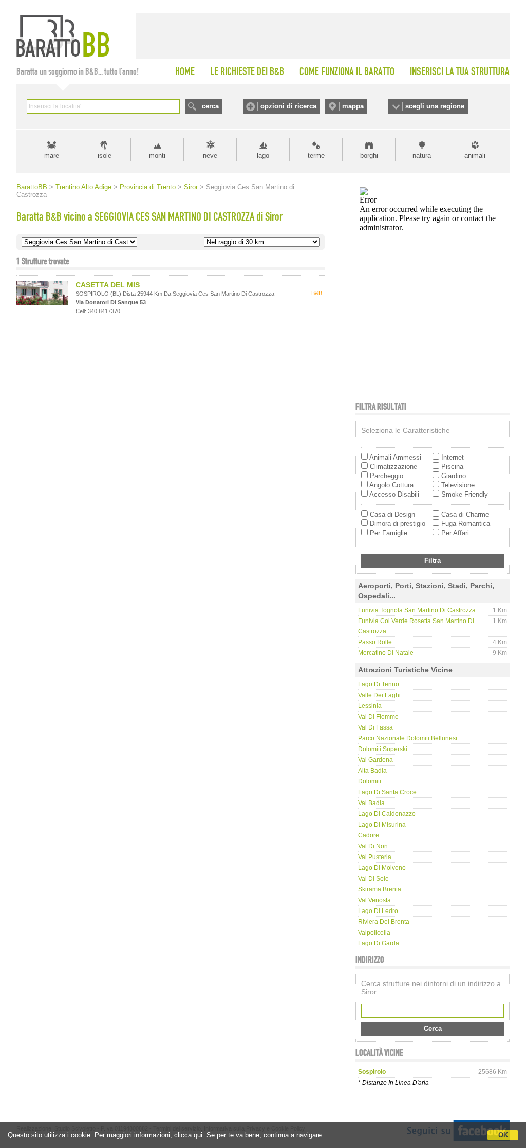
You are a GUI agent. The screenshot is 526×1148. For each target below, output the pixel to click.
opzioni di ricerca (288, 106)
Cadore (368, 835)
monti (157, 155)
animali (474, 155)
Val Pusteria (374, 857)
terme (316, 155)
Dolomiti (369, 781)
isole (104, 155)
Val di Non (373, 846)
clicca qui (188, 1135)
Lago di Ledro (378, 911)
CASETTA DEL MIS (108, 285)
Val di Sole (373, 878)
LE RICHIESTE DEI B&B (247, 71)
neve (210, 155)
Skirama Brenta (379, 889)
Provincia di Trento (148, 187)
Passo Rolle (375, 642)
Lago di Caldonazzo (387, 813)
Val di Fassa (375, 727)
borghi (369, 155)
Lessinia (370, 705)
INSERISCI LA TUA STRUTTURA (460, 71)
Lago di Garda (378, 943)
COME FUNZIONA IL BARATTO (346, 71)
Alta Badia (372, 770)
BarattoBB (31, 187)
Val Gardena (375, 759)
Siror (191, 187)
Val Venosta (374, 900)
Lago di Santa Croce (387, 792)
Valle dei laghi (379, 695)
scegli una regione (434, 106)
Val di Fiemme (378, 716)
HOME (185, 71)
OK (503, 1135)
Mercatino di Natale (386, 653)
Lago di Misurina (382, 824)
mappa (353, 106)
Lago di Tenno (378, 684)
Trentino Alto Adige (83, 187)
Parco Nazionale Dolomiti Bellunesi (407, 738)
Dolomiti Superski (382, 749)
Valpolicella (374, 932)
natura (421, 155)
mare (51, 155)
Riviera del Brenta (383, 921)
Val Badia (371, 803)
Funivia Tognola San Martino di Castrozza (417, 610)
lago (263, 155)
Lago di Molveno (382, 867)
